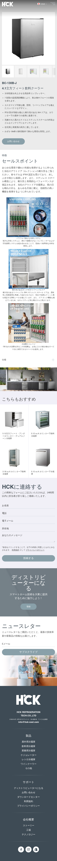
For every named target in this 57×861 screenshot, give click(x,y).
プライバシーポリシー (35, 550)
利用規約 (15, 550)
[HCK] (9, 4)
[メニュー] (53, 3)
